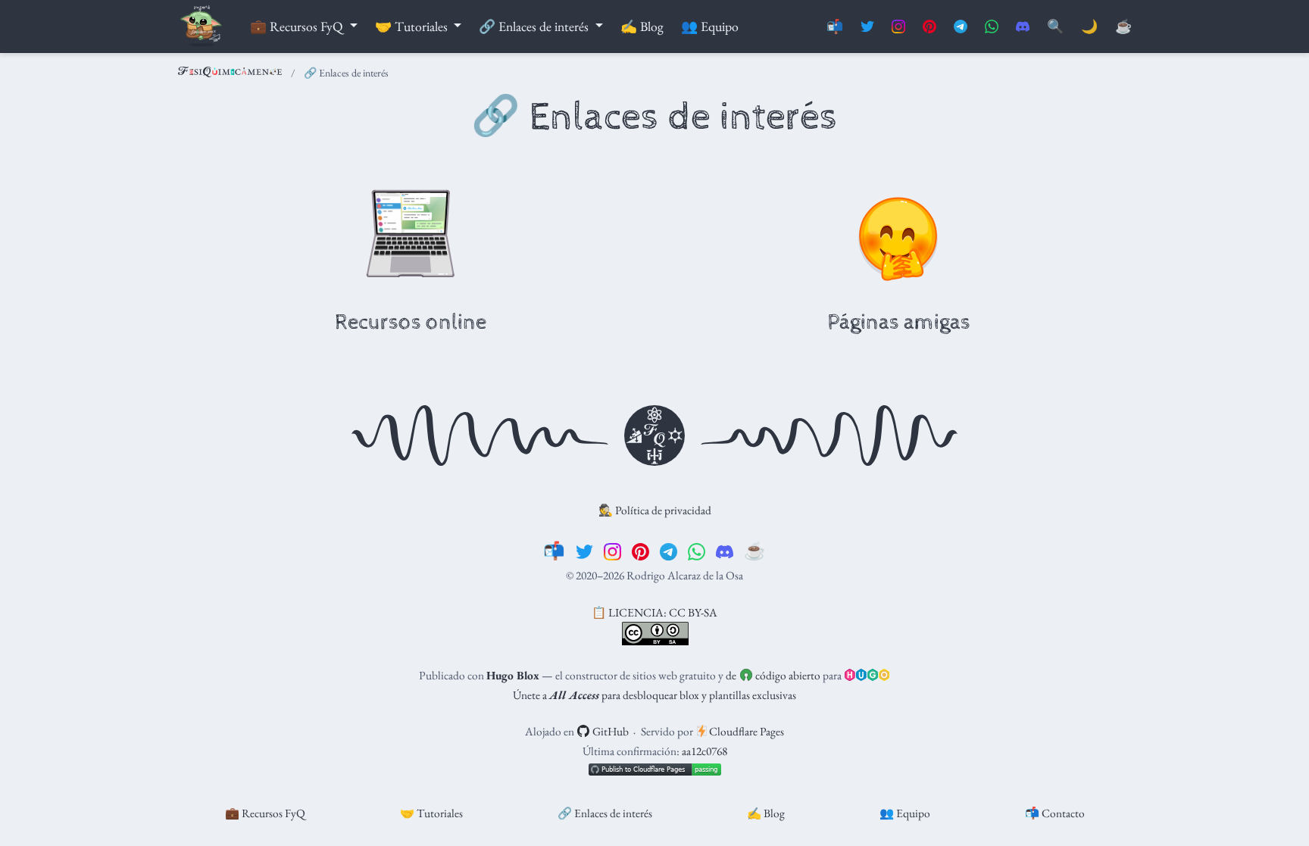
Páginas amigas (898, 323)
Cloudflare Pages (745, 731)
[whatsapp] (696, 550)
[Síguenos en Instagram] (898, 27)
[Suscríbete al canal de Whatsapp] (991, 27)
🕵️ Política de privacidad (654, 510)
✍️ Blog (766, 813)
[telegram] (668, 550)
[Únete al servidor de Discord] (1022, 27)
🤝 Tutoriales (431, 813)
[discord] (724, 550)
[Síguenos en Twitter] (867, 27)
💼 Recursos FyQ (265, 813)
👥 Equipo (904, 813)
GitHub (609, 731)
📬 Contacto (1055, 813)
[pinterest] (640, 550)
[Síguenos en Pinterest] (929, 27)
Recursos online (410, 323)
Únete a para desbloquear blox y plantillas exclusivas (654, 695)
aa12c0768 (704, 751)
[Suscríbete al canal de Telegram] (960, 27)
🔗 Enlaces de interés (605, 813)
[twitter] (584, 550)
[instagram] (612, 550)
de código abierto (773, 675)
